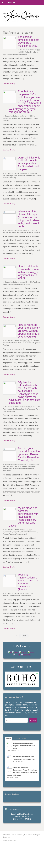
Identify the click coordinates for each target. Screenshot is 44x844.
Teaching (6, 120)
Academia (36, 282)
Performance (21, 232)
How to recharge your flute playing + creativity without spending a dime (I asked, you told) (29, 330)
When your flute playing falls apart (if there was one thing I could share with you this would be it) (29, 219)
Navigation (11, 2)
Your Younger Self (9, 411)
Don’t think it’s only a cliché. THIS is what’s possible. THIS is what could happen (29, 163)
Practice (24, 54)
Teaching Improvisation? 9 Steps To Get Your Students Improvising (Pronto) (28, 582)
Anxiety (5, 118)
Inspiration (17, 54)
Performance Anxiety (33, 175)
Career (5, 284)
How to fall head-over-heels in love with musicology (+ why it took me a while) (29, 272)
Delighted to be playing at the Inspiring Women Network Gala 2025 (24, 745)
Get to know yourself (16, 118)
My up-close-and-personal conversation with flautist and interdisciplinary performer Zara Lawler (23, 516)
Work (28, 284)
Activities (35, 340)
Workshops (7, 471)
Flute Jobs (12, 284)
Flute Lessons (8, 409)
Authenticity (29, 52)
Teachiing (31, 409)
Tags (24, 739)
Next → (25, 636)
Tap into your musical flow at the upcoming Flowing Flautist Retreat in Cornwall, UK (29, 454)
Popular (17, 739)
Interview (24, 409)
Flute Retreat (12, 343)
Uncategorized (21, 534)
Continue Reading (9, 83)
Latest (8, 739)
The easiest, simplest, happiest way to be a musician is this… (28, 41)
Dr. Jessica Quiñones (27, 50)
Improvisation (22, 466)
